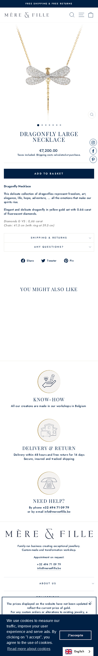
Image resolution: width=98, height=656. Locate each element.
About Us (47, 583)
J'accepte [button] (75, 635)
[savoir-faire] (49, 381)
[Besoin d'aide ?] (49, 483)
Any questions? (49, 247)
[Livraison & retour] (49, 430)
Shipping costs (44, 155)
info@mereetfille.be (57, 512)
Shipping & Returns (49, 237)
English (79, 651)
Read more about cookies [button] (28, 649)
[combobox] (78, 651)
